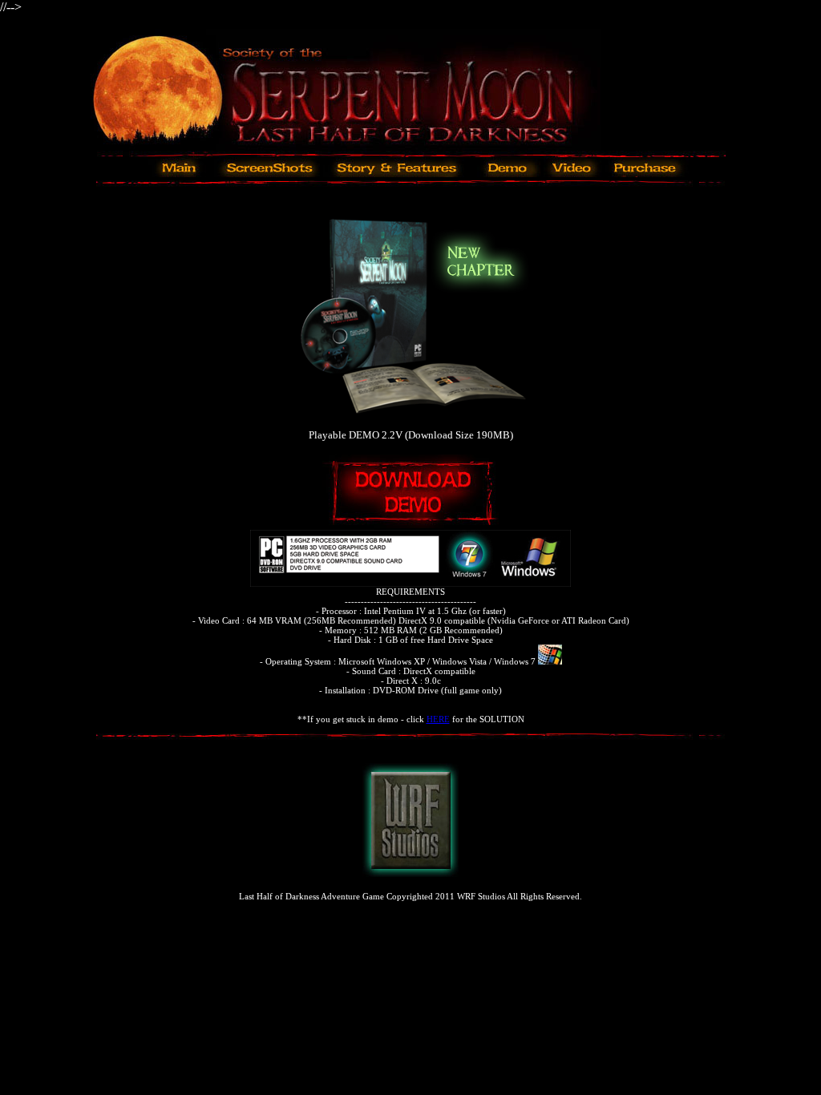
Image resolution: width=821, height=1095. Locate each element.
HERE (438, 719)
